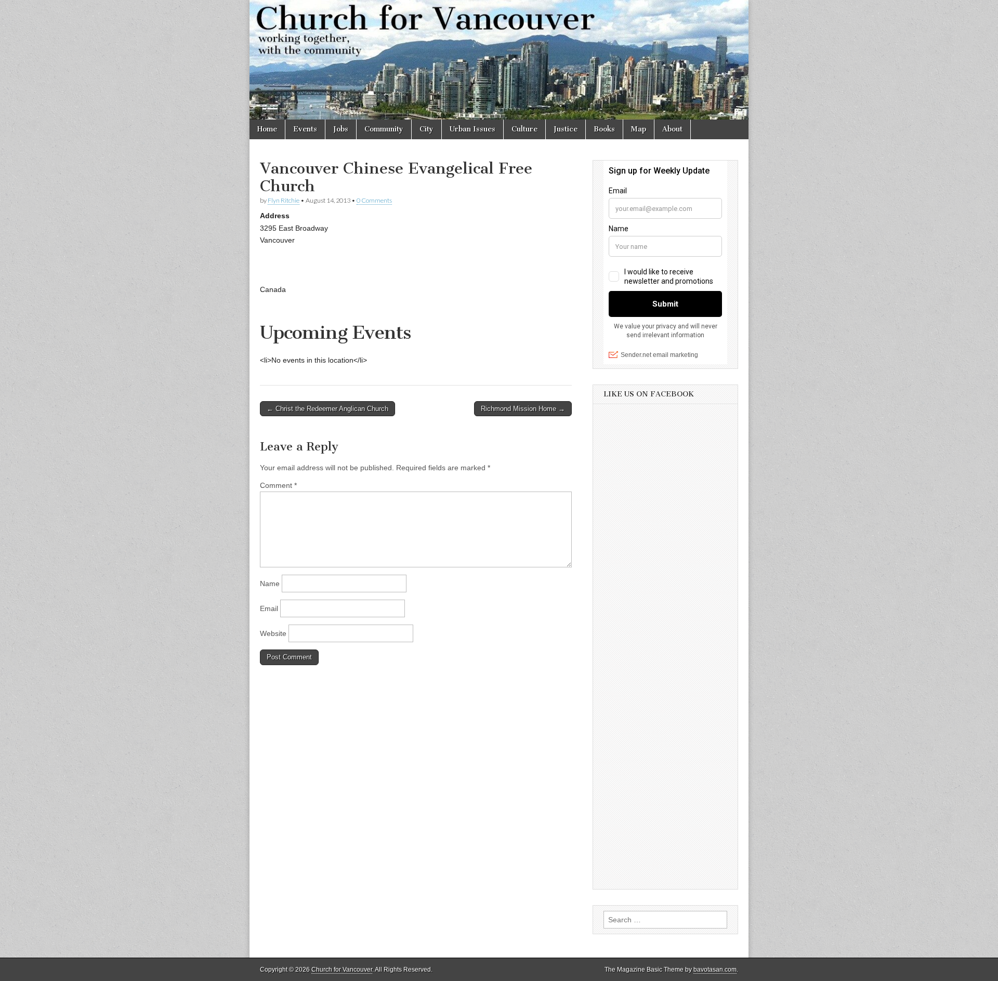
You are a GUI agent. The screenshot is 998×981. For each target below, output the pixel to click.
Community (383, 129)
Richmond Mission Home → (523, 409)
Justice (565, 129)
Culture (524, 129)
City (426, 129)
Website (273, 633)
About (672, 129)
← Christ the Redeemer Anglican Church (327, 409)
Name (270, 583)
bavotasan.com (715, 969)
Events (305, 129)
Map (638, 129)
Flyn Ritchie (283, 200)
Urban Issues (472, 129)
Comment (278, 485)
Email (269, 608)
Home (267, 129)
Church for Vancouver (341, 969)
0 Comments (374, 200)
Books (604, 129)
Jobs (340, 129)
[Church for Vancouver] (499, 60)
